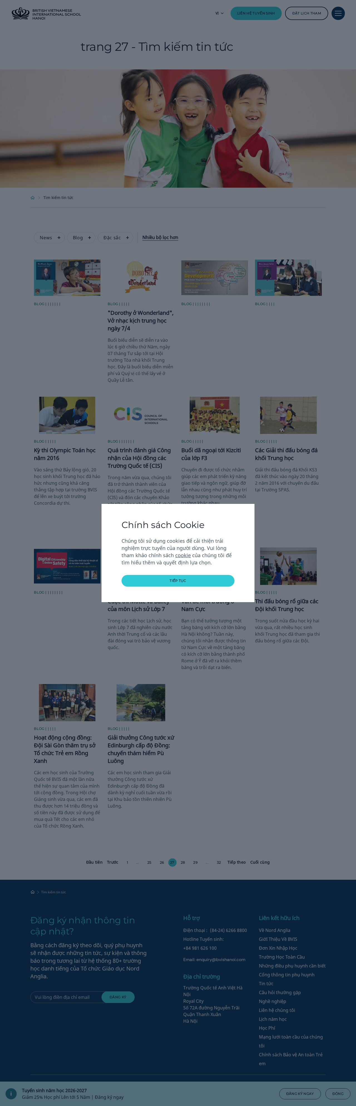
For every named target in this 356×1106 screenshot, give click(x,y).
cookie (183, 555)
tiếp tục (178, 581)
